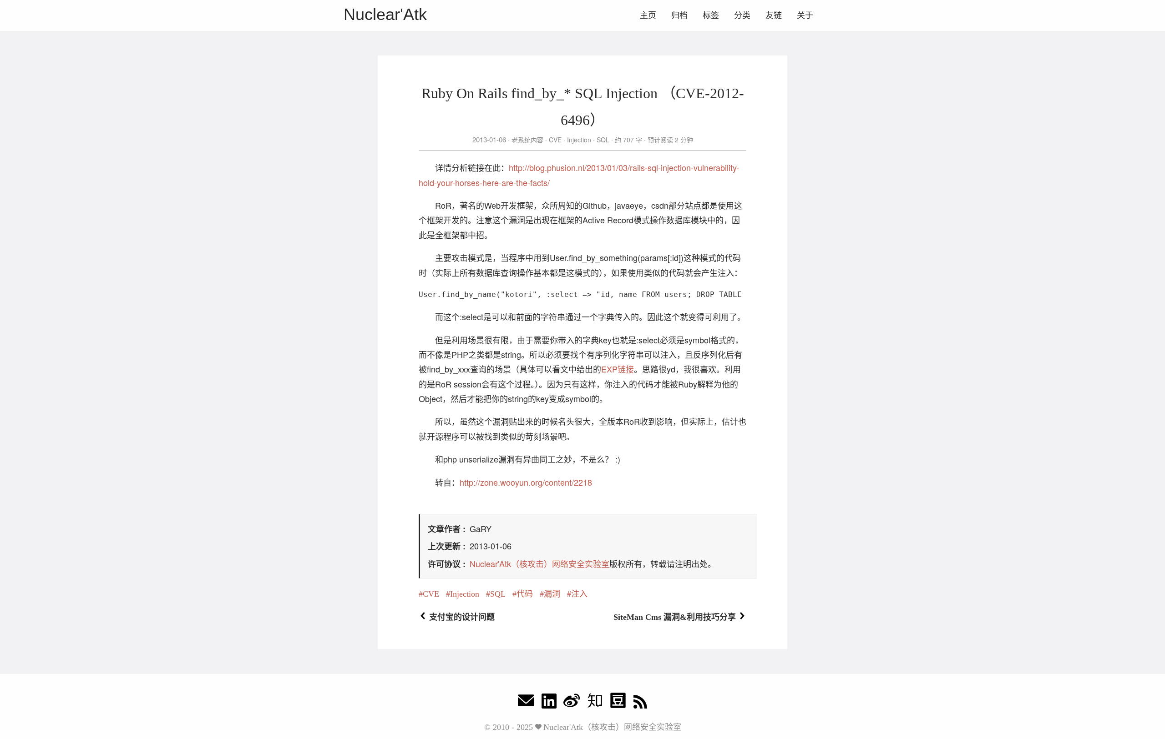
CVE (555, 139)
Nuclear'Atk (385, 14)
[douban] (618, 702)
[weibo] (571, 702)
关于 (805, 15)
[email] (526, 702)
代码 (525, 593)
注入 (579, 593)
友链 (773, 15)
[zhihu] (595, 702)
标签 (711, 15)
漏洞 (552, 593)
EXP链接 (617, 369)
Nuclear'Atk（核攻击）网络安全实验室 (539, 563)
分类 (742, 15)
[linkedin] (549, 702)
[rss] (640, 702)
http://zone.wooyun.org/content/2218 (526, 482)
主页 (648, 15)
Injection (579, 139)
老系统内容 (527, 139)
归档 (679, 15)
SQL (603, 139)
